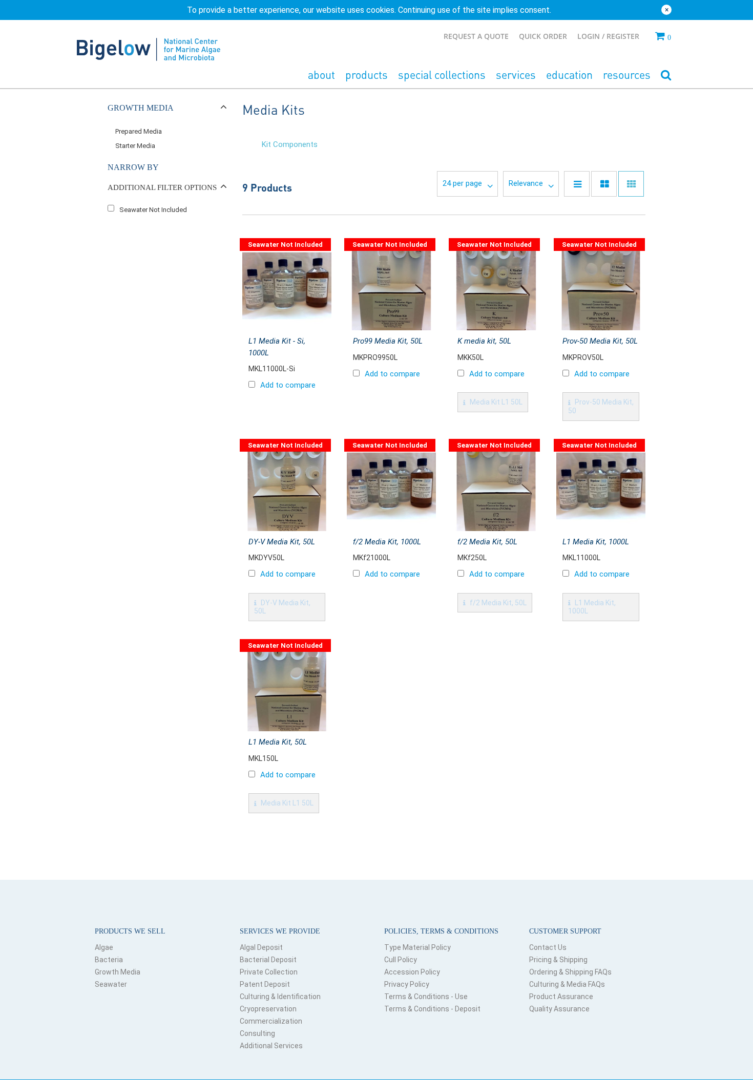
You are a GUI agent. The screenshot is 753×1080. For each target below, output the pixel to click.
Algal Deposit (261, 947)
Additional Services (271, 1046)
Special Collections (442, 74)
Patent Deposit (265, 984)
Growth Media (117, 972)
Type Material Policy (417, 947)
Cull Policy (400, 960)
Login (589, 36)
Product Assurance (561, 996)
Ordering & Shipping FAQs (570, 972)
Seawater (111, 984)
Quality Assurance (559, 1009)
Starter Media (135, 146)
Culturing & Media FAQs (567, 984)
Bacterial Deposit (268, 960)
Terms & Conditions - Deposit (432, 1009)
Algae (104, 947)
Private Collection (269, 972)
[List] (577, 184)
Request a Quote (476, 36)
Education (569, 74)
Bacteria (109, 960)
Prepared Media (138, 131)
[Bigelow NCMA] (148, 46)
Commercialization (271, 1021)
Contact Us (548, 947)
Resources (627, 74)
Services (516, 74)
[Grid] (631, 184)
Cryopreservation (268, 1009)
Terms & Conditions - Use (426, 996)
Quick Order (543, 36)
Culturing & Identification (280, 996)
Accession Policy (412, 972)
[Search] (666, 75)
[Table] (604, 184)
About (321, 74)
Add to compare (288, 385)
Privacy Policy (406, 984)
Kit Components (290, 144)
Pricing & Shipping (558, 960)
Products (366, 74)
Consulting (257, 1033)
